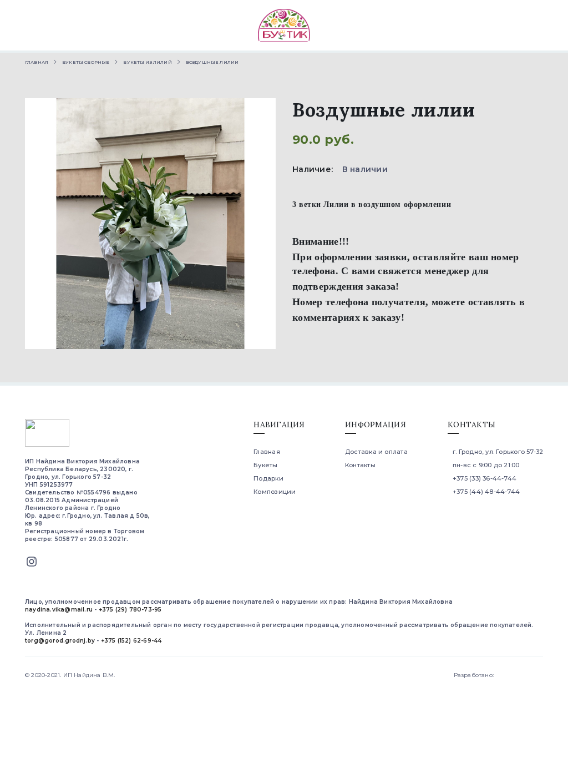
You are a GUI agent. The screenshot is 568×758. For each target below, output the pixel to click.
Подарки (268, 478)
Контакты (360, 465)
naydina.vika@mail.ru (59, 609)
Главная (36, 62)
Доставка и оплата (376, 452)
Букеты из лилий (147, 62)
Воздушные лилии (212, 62)
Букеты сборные (85, 62)
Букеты (265, 465)
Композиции (274, 492)
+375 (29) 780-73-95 (130, 609)
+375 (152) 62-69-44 (131, 640)
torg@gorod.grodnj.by (60, 640)
